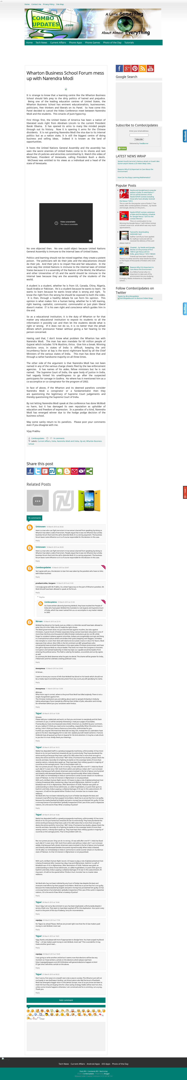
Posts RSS (83, 1071)
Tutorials (129, 42)
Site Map (60, 4)
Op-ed (82, 441)
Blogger (107, 1074)
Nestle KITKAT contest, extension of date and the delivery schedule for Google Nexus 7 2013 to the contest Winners (142, 215)
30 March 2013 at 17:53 (51, 920)
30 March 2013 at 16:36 (50, 815)
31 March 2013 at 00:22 (50, 974)
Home (27, 4)
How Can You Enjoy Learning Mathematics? (134, 177)
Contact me (36, 4)
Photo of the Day (112, 42)
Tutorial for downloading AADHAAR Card (139, 233)
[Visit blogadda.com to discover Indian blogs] (135, 298)
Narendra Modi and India (68, 441)
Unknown (41, 526)
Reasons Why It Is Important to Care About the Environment (135, 170)
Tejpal (39, 713)
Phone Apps (75, 42)
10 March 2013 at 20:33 (54, 547)
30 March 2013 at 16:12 (50, 747)
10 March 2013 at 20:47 (60, 568)
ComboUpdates (88, 1074)
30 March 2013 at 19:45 (51, 954)
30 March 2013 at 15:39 (50, 713)
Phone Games (92, 42)
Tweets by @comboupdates (128, 296)
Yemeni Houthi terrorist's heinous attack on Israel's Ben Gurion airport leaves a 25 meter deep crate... (139, 162)
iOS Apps (106, 1063)
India (54, 441)
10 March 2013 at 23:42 (54, 668)
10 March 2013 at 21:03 (64, 583)
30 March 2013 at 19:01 (50, 936)
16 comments (58, 438)
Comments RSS (93, 1071)
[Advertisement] (93, 56)
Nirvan (39, 621)
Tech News (41, 42)
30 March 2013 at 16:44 (50, 902)
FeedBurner (143, 143)
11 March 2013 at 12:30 (54, 689)
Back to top (103, 1071)
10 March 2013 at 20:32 (54, 527)
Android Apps (93, 1063)
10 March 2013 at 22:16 (51, 621)
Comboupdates (38, 438)
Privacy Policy (48, 4)
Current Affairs (58, 42)
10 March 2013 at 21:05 (66, 602)
